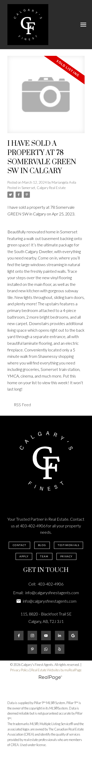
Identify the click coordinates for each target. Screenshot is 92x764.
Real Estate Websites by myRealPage (56, 670)
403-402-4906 (32, 525)
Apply (23, 556)
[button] (19, 545)
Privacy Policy (19, 670)
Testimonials (68, 545)
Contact (19, 545)
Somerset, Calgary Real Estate (43, 188)
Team (44, 556)
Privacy (66, 556)
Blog (42, 545)
